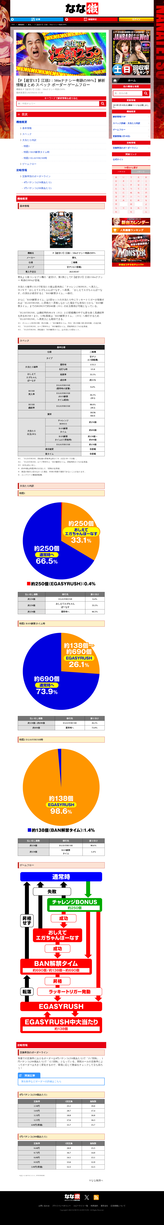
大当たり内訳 (29, 140)
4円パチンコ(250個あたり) (38, 182)
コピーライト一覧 (80, 1206)
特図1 (27, 146)
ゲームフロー (29, 164)
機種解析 (21, 24)
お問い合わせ (44, 1206)
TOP (13, 24)
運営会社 (104, 1206)
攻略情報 (21, 170)
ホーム (132, 80)
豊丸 (29, 24)
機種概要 (21, 122)
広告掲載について (118, 1206)
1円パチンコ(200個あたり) (38, 188)
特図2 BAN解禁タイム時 (37, 152)
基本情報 (27, 128)
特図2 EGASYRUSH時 (35, 158)
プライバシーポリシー (61, 1206)
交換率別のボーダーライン (36, 176)
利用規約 (94, 1206)
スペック (27, 134)
